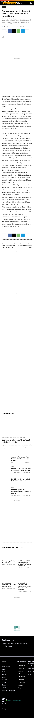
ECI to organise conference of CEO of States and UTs (8, 584)
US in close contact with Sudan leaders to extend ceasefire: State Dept (8, 245)
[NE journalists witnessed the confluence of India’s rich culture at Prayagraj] (25, 576)
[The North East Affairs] (12, 2)
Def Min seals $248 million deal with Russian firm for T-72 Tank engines (24, 563)
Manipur (4, 437)
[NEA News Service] (3, 27)
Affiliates (31, 671)
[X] (14, 31)
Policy (4, 709)
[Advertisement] (17, 76)
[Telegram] (23, 31)
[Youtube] (8, 651)
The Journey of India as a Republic (8, 561)
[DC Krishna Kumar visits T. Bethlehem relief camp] (6, 480)
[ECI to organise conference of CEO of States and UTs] (9, 576)
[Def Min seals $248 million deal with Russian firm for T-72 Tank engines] (25, 554)
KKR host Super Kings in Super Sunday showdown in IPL (25, 245)
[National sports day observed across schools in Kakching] (6, 491)
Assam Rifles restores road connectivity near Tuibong (21, 469)
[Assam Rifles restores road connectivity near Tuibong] (6, 470)
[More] (27, 31)
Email (30, 674)
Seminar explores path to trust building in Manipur (16, 441)
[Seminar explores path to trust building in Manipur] (17, 426)
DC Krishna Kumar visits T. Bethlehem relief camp (20, 480)
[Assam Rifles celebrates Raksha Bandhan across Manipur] (6, 458)
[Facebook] (10, 31)
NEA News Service (10, 26)
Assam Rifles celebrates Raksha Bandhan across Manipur (20, 458)
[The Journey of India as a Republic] (9, 554)
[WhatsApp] (18, 31)
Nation (4, 7)
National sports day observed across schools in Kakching (21, 491)
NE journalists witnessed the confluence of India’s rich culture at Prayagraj (24, 586)
